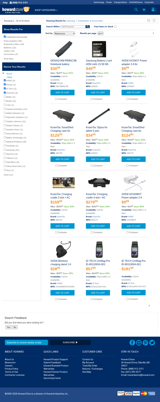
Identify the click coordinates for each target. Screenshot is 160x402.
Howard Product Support (56, 359)
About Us (9, 359)
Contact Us (87, 359)
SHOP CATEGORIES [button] (45, 10)
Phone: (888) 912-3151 (132, 369)
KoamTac (96, 83)
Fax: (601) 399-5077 (131, 372)
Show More (8, 59)
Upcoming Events (52, 378)
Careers (9, 365)
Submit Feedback (52, 362)
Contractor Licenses (15, 375)
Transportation (120, 2)
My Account (88, 362)
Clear (9, 77)
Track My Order (89, 365)
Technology (99, 2)
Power (109, 2)
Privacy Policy (11, 369)
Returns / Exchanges (92, 369)
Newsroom (10, 362)
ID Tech (95, 283)
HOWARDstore (135, 2)
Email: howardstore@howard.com (138, 375)
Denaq (60, 83)
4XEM (130, 83)
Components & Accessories (90, 21)
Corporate (149, 2)
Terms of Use (11, 372)
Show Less (8, 175)
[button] (144, 10)
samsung (70, 21)
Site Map (86, 372)
